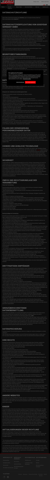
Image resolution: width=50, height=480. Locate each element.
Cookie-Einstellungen (20, 82)
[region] (25, 77)
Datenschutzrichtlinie (27, 78)
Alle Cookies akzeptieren (30, 82)
